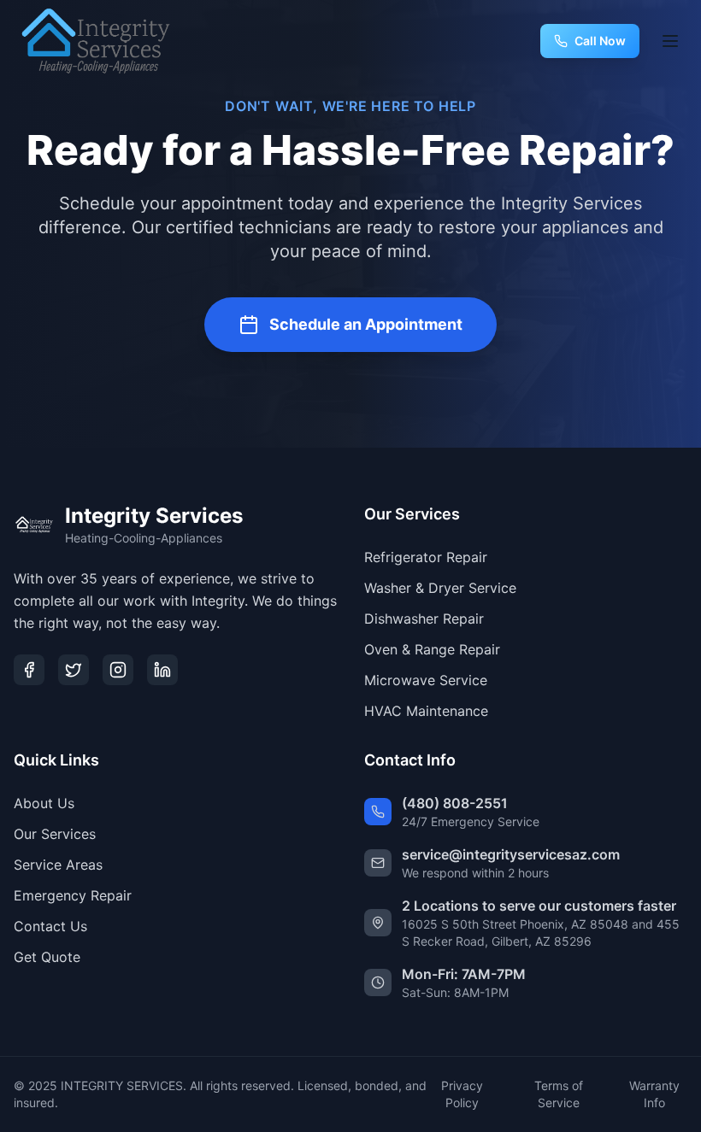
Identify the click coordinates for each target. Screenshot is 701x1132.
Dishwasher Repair (424, 618)
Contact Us (50, 926)
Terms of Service (558, 1094)
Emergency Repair (73, 895)
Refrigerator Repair (425, 557)
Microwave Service (425, 680)
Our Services (55, 833)
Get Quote (47, 956)
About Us (44, 803)
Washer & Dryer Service (440, 587)
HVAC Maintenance (426, 710)
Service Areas (58, 864)
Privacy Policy (462, 1094)
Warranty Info (654, 1094)
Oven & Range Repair (432, 649)
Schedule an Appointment (365, 324)
